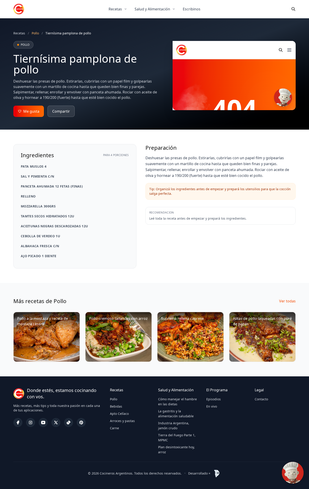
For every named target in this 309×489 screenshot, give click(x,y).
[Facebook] (17, 422)
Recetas (115, 9)
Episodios (213, 399)
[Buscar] (293, 9)
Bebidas (116, 406)
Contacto (261, 399)
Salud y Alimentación (152, 9)
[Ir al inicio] (18, 9)
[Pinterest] (81, 422)
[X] (55, 422)
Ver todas (287, 301)
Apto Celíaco (119, 413)
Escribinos (191, 9)
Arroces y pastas (122, 421)
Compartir (61, 111)
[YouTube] (43, 422)
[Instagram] (30, 422)
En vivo (211, 406)
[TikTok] (68, 422)
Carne (114, 428)
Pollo (113, 399)
